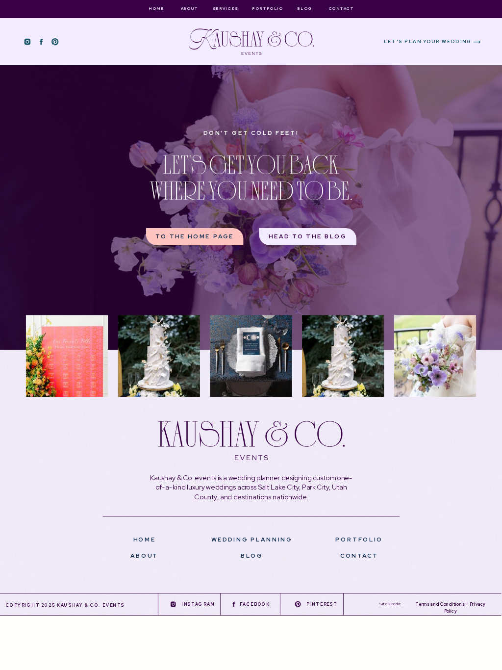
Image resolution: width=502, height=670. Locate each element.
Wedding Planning (252, 539)
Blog (252, 555)
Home (144, 539)
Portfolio (359, 539)
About (144, 555)
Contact (359, 555)
